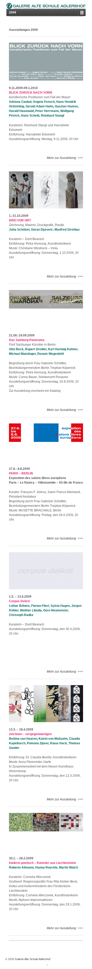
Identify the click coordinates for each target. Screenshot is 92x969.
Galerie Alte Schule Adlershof (32, 959)
